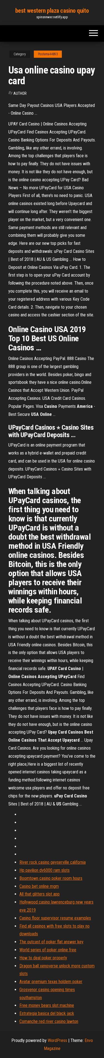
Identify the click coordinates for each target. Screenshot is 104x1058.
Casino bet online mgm (39, 886)
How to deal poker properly (43, 957)
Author (20, 93)
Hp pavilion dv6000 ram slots (44, 870)
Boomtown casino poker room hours (50, 878)
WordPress (57, 1040)
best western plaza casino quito (52, 10)
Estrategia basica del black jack (46, 1013)
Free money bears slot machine (46, 1005)
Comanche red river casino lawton (48, 1021)
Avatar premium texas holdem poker (50, 981)
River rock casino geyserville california (52, 862)
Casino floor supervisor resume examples (55, 918)
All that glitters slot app (39, 894)
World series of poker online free (47, 949)
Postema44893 (48, 54)
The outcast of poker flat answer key (51, 941)
